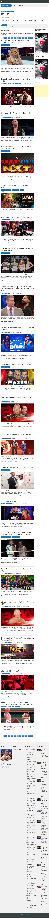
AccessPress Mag (16, 916)
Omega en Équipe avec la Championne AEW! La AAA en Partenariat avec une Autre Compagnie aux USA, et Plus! (17, 703)
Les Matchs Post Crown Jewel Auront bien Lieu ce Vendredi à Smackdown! (17, 328)
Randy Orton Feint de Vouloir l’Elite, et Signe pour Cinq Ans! (16, 114)
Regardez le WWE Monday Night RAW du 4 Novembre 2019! (16, 398)
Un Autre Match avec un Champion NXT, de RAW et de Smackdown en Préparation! (16, 147)
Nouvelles (8, 20)
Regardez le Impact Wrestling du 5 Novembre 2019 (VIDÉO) (15, 80)
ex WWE (2, 503)
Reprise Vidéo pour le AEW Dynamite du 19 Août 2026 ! (31, 878)
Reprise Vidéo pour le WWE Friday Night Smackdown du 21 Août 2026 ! (44, 813)
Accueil (2, 20)
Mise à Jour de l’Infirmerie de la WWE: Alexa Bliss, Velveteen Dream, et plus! (15, 41)
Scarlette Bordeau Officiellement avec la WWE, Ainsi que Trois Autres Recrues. (17, 249)
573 (25, 38)
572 (23, 38)
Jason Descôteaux (14, 150)
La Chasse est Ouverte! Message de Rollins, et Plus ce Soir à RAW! (17, 603)
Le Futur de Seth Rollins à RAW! (10, 671)
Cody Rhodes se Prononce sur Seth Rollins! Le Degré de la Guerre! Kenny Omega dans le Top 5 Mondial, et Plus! (17, 533)
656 (29, 38)
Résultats (15, 20)
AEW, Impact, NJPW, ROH (5, 83)
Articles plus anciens (5, 738)
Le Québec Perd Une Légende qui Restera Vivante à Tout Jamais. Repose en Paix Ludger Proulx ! (44, 754)
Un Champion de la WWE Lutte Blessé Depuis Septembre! (17, 217)
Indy (26, 20)
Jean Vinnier (13, 45)
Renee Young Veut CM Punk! (8, 501)
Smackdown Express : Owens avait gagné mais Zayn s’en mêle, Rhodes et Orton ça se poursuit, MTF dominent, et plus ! (44, 786)
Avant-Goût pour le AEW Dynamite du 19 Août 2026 (31, 905)
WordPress (7, 916)
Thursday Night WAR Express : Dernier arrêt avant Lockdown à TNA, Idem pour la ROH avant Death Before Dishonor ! (44, 853)
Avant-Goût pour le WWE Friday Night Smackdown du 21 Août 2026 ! (44, 840)
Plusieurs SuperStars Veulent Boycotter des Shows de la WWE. (17, 570)
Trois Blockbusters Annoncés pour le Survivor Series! (16, 364)
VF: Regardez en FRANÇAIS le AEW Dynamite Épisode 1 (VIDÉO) (16, 186)
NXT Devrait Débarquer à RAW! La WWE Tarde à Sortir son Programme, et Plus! (17, 639)
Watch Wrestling (25, 83)
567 (9, 38)
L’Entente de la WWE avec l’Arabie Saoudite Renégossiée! (17, 467)
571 (20, 38)
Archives (41, 20)
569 (15, 38)
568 (12, 38)
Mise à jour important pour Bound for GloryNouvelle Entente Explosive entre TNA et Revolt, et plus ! (31, 899)
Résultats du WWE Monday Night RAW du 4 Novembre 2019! (16, 435)
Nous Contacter (32, 20)
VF (18, 189)
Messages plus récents (30, 738)
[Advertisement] (41, 91)
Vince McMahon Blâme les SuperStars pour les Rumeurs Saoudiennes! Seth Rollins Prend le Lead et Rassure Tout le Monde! (17, 288)
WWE (8, 45)
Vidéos (21, 20)
